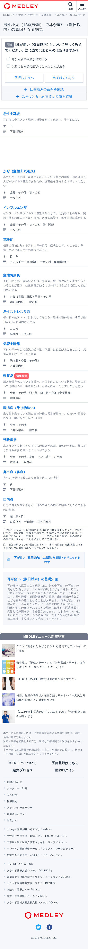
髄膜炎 (8, 375)
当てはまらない (64, 77)
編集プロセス (23, 770)
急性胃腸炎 (11, 275)
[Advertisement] (44, 151)
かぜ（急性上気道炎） (20, 171)
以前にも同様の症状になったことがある (38, 66)
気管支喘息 (11, 343)
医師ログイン (65, 770)
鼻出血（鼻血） (15, 472)
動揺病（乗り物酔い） (20, 408)
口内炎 (8, 499)
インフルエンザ (15, 207)
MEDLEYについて (23, 763)
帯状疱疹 (10, 440)
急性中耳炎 (11, 114)
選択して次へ (24, 77)
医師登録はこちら (65, 763)
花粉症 (8, 239)
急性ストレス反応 (16, 311)
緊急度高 (21, 375)
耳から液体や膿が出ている (29, 59)
